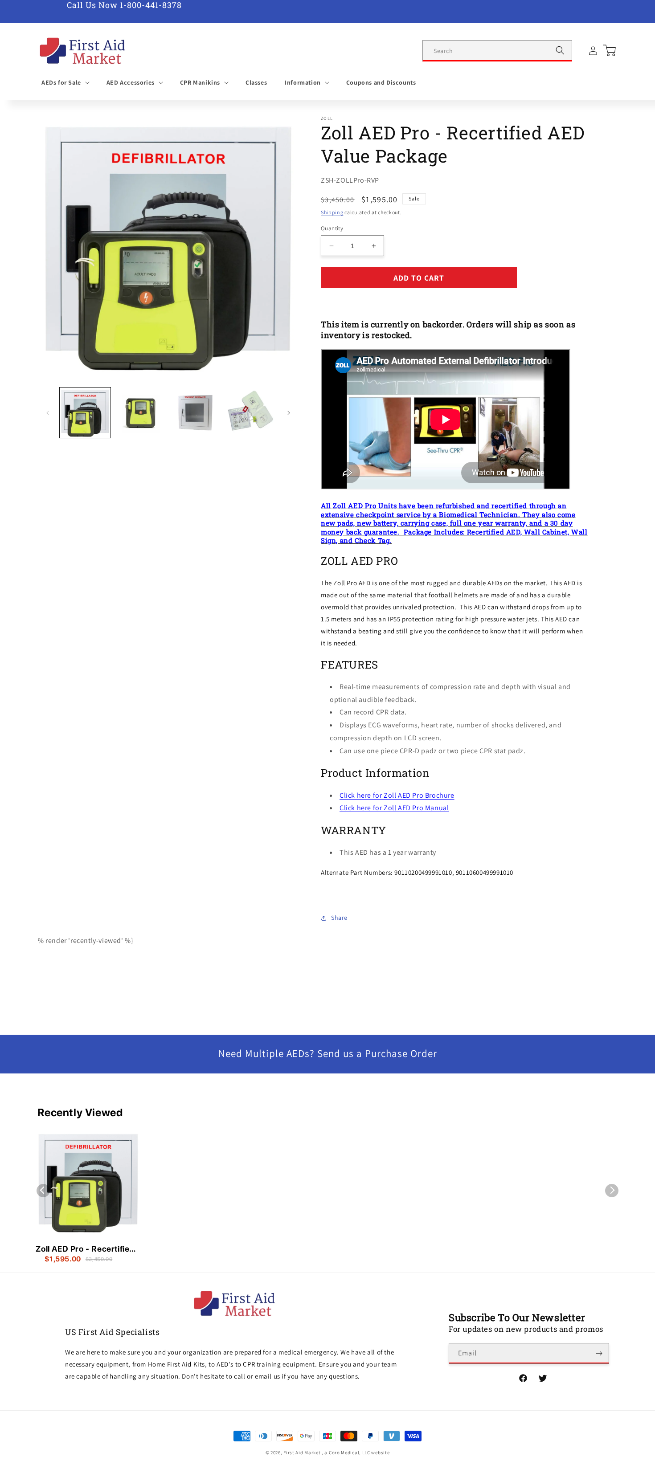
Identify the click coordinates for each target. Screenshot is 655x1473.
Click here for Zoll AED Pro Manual (394, 807)
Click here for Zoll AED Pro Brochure (397, 795)
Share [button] (339, 918)
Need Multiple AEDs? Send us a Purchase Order (327, 1053)
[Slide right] (289, 413)
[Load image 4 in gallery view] (250, 413)
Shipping (332, 212)
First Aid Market (301, 1452)
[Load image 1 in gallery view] (85, 413)
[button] (65, 82)
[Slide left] (47, 413)
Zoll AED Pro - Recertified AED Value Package (85, 1249)
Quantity (332, 228)
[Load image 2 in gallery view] (140, 413)
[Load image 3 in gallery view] (195, 413)
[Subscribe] (599, 1353)
